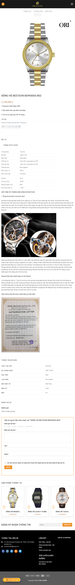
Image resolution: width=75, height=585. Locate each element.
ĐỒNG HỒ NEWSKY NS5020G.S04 (13, 512)
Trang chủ (27, 11)
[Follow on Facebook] (3, 551)
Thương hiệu (38, 11)
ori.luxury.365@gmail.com (11, 546)
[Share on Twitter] (9, 126)
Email (6, 454)
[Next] (73, 502)
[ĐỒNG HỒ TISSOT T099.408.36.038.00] (62, 497)
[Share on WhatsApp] (3, 126)
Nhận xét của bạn (10, 430)
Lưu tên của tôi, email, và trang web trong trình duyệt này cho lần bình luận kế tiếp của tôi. (36, 463)
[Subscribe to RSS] (16, 551)
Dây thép (48, 366)
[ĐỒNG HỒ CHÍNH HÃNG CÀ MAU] (37, 4)
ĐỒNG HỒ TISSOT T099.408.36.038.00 (62, 512)
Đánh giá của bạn (10, 423)
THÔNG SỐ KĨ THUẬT (10, 145)
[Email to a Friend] (12, 126)
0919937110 (7, 544)
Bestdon (48, 11)
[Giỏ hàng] (72, 4)
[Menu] (3, 4)
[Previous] (1, 502)
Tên (6, 446)
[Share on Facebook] (6, 126)
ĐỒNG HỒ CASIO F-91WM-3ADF (37, 512)
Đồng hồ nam (15, 122)
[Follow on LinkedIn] (20, 551)
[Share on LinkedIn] (19, 126)
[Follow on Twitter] (11, 551)
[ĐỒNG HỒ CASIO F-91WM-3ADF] (37, 497)
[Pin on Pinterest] (16, 126)
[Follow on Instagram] (7, 551)
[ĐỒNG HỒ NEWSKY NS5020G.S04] (13, 497)
